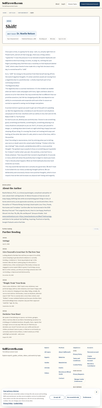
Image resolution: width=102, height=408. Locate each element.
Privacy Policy (77, 354)
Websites (62, 357)
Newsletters (63, 363)
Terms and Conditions (76, 359)
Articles (12, 13)
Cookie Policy (77, 365)
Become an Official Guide (65, 373)
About (57, 4)
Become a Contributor (91, 365)
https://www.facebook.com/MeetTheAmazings (35, 216)
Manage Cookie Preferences (79, 380)
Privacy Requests (78, 374)
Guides (47, 363)
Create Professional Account (91, 358)
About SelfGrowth (65, 352)
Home (5, 13)
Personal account (93, 352)
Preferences (87, 397)
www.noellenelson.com (10, 216)
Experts (47, 357)
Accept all (57, 397)
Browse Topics (72, 4)
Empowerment (23, 13)
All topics (48, 352)
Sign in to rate (62, 39)
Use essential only (73, 397)
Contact (61, 378)
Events (61, 368)
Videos (47, 373)
